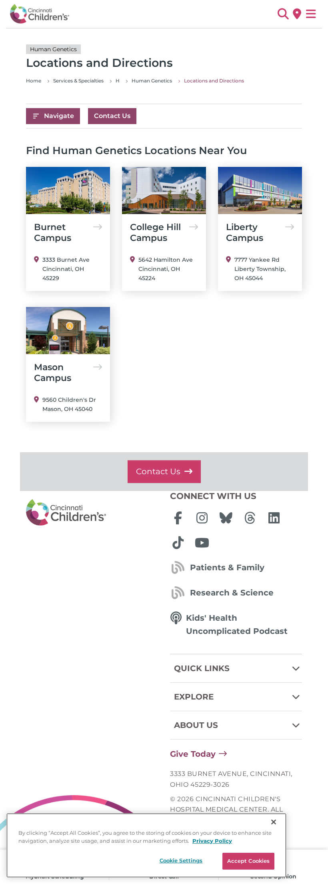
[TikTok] (178, 542)
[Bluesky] (226, 517)
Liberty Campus (244, 232)
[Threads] (250, 517)
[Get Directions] (297, 14)
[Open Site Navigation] (311, 14)
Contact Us (112, 116)
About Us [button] (196, 725)
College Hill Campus (155, 232)
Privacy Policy (212, 841)
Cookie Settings (181, 860)
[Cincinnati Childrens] (92, 512)
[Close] (273, 822)
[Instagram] (202, 517)
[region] (146, 845)
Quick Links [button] (202, 668)
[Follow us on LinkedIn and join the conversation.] (274, 517)
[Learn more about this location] (68, 190)
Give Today (193, 754)
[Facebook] (178, 517)
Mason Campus (52, 372)
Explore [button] (194, 697)
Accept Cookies (248, 861)
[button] (283, 14)
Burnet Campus (52, 232)
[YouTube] (202, 542)
